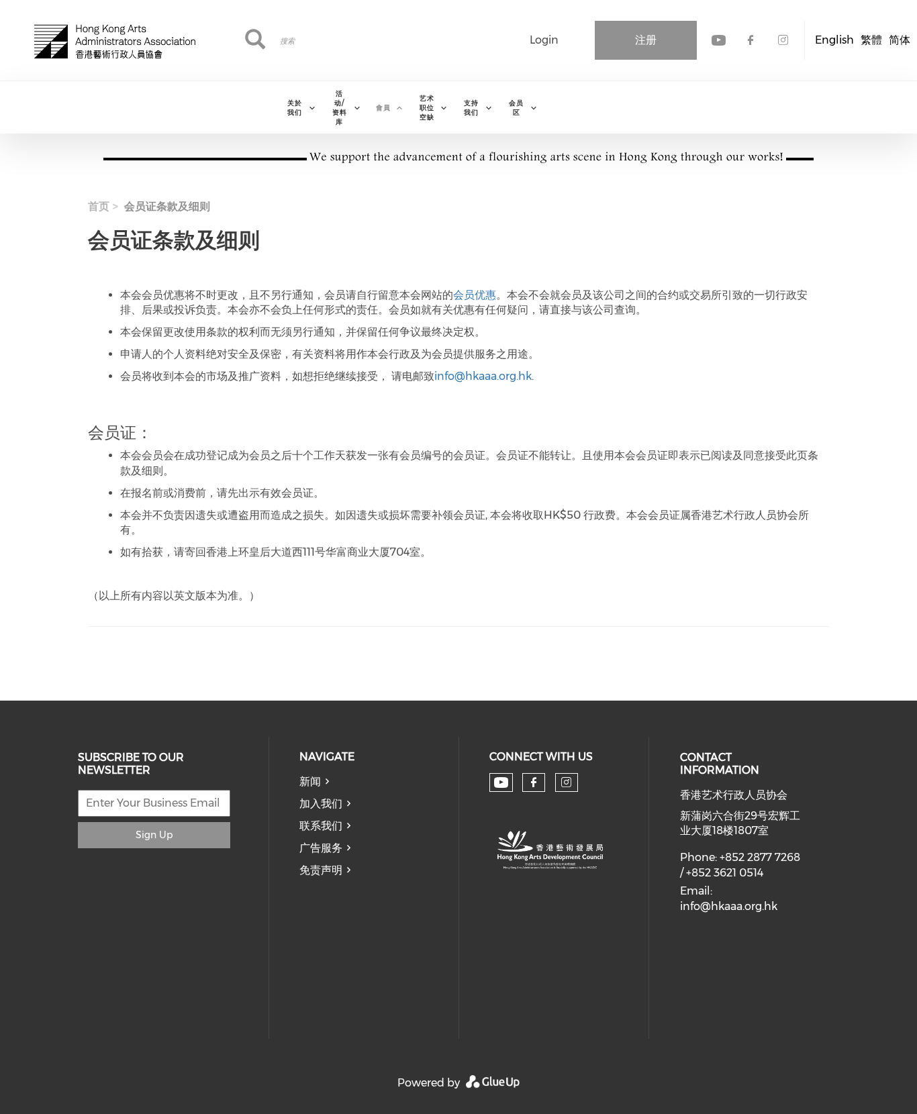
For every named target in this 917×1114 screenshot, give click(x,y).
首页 (98, 206)
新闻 (310, 781)
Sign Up (154, 835)
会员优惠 (474, 295)
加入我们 (320, 803)
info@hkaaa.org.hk (483, 376)
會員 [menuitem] (383, 107)
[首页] (115, 40)
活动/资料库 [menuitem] (339, 107)
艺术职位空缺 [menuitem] (427, 107)
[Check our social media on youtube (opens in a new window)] (501, 783)
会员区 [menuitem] (516, 108)
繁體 (871, 40)
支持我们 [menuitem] (471, 108)
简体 (899, 40)
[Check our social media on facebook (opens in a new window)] (533, 782)
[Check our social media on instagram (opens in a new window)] (566, 782)
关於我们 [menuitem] (294, 108)
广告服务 (320, 848)
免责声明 (320, 870)
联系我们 (320, 825)
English (834, 40)
